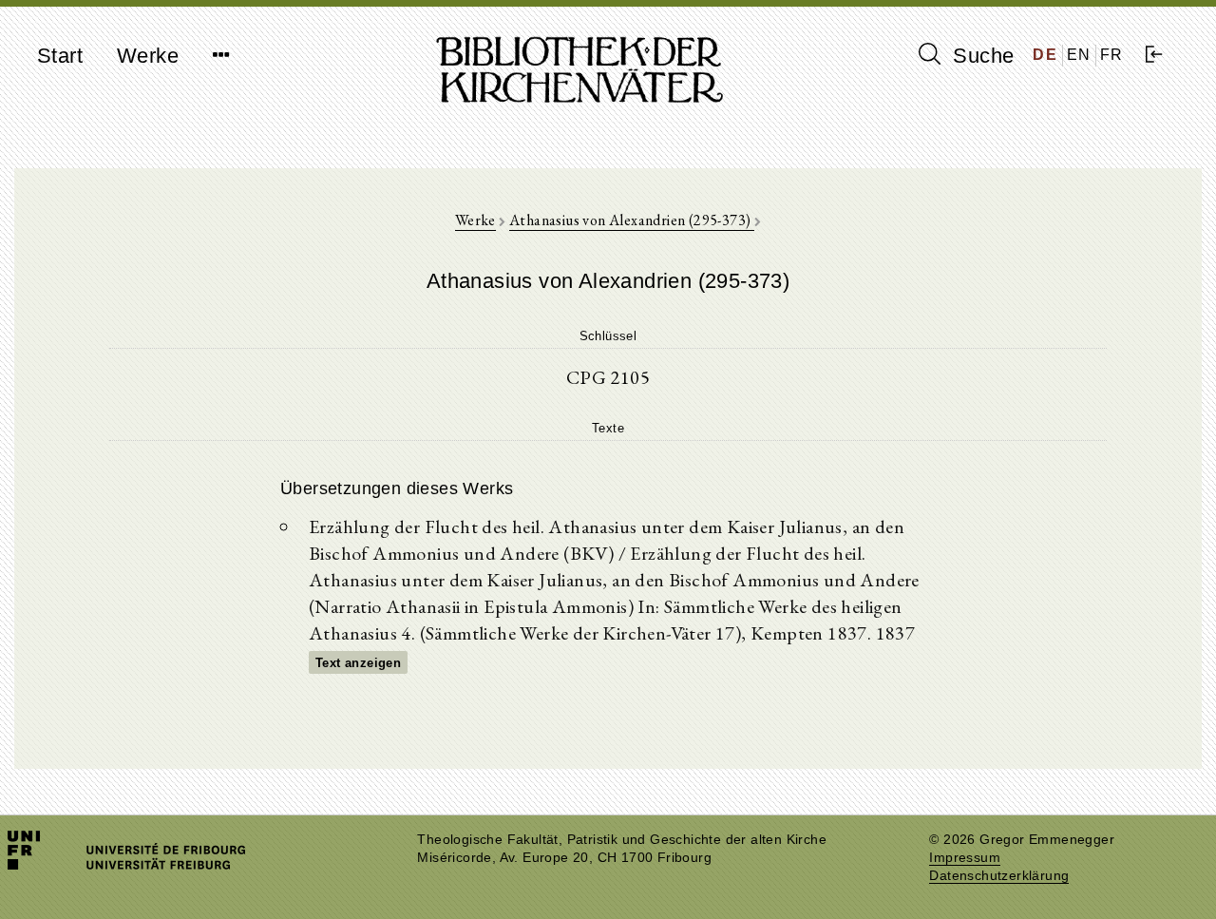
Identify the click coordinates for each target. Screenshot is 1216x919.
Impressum (964, 858)
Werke (148, 55)
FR (1112, 55)
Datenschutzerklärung (999, 876)
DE (1045, 55)
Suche (980, 55)
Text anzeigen (358, 663)
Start (60, 55)
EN (1079, 55)
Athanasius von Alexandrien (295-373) (631, 220)
